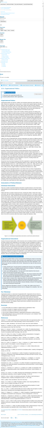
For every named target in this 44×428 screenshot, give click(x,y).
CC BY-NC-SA (20, 409)
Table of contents (38, 94)
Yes (12, 417)
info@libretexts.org (13, 426)
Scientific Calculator (5, 57)
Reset (2, 28)
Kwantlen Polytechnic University (27, 85)
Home (6, 85)
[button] (4, 64)
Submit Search (3, 21)
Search (3, 83)
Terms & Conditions (24, 425)
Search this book (3, 18)
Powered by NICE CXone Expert (16, 422)
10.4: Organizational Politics (6, 409)
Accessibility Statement (32, 425)
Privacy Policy (18, 425)
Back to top (3, 414)
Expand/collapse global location (42, 85)
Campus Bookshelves (15, 85)
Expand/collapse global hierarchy (2, 85)
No (16, 417)
